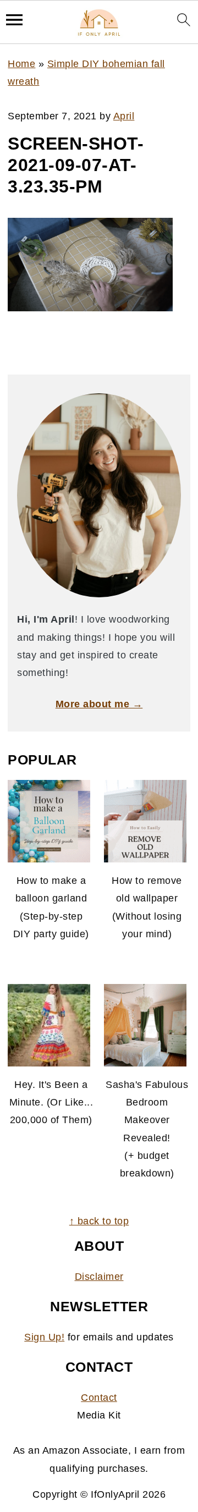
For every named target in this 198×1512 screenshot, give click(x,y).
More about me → (99, 704)
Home (21, 63)
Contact (99, 1397)
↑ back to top (99, 1221)
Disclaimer (99, 1276)
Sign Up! (44, 1337)
